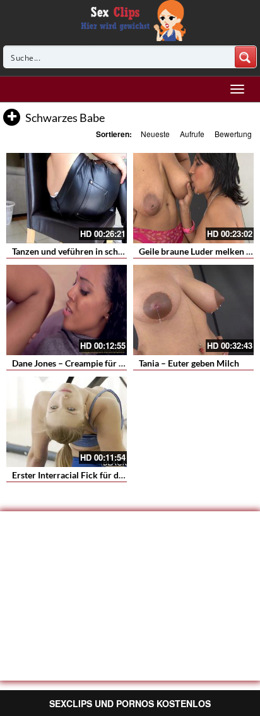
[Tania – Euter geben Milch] (193, 310)
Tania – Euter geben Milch (189, 363)
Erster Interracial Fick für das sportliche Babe (101, 475)
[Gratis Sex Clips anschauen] (130, 19)
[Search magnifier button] (245, 57)
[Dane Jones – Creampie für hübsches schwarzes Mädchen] (66, 310)
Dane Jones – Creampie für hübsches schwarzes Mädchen (124, 363)
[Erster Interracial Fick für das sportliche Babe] (66, 422)
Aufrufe (192, 133)
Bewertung (233, 133)
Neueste (155, 133)
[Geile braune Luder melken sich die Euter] (193, 198)
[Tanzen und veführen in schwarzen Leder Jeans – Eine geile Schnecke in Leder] (66, 198)
